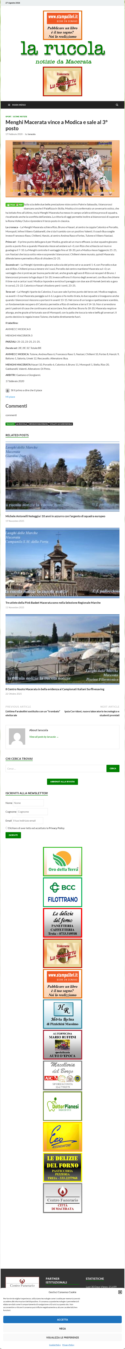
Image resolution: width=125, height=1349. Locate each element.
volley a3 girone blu (61, 424)
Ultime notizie (20, 116)
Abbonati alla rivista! (62, 781)
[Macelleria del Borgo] (62, 1089)
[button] (120, 1292)
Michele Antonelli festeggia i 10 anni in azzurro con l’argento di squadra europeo (55, 516)
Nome (9, 802)
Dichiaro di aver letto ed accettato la (36, 828)
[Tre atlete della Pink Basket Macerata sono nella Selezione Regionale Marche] (62, 598)
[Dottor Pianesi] (62, 1119)
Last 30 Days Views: (97, 1286)
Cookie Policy (55, 1345)
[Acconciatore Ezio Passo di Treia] (62, 1150)
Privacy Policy (68, 1345)
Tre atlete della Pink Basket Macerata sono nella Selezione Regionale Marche (53, 602)
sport (8, 116)
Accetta (62, 1319)
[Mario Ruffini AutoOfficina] (62, 1058)
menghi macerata (38, 424)
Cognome (11, 811)
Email (9, 820)
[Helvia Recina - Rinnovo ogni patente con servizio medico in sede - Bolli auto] (62, 1027)
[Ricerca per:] (62, 768)
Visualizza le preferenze (62, 1337)
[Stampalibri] (62, 38)
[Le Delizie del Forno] (62, 936)
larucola (31, 134)
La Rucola (21, 424)
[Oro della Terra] (62, 875)
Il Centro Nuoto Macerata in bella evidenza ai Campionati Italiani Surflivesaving (55, 689)
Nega (62, 1328)
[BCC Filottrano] (62, 906)
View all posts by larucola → (44, 736)
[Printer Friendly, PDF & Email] (15, 204)
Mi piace (10, 396)
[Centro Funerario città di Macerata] (62, 1212)
